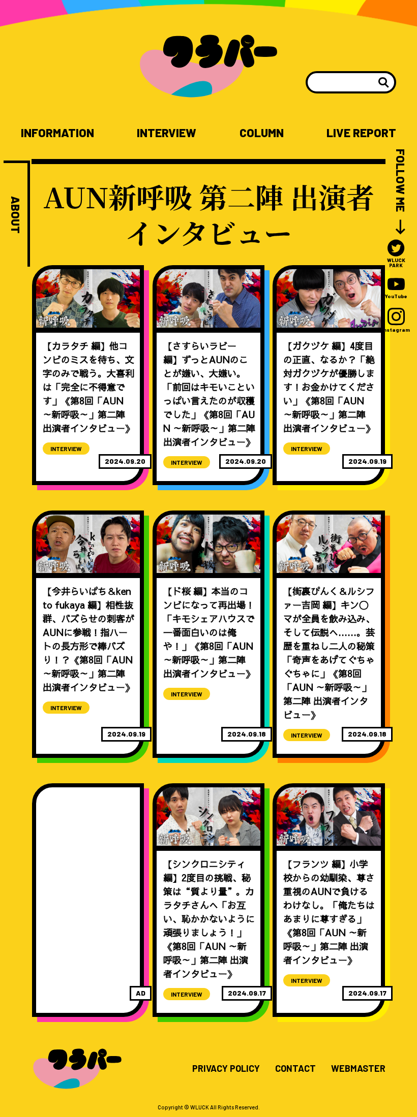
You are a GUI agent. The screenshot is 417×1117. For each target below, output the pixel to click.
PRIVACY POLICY (226, 1069)
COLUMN (262, 133)
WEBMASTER (358, 1069)
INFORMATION (57, 133)
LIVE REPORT (361, 133)
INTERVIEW (166, 133)
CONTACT (295, 1069)
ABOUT (15, 215)
